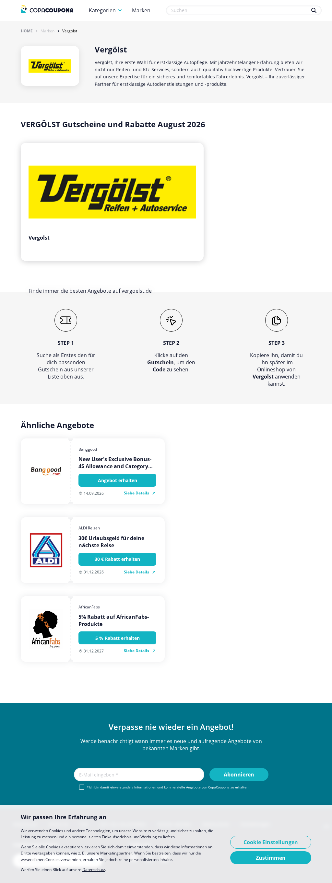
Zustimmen (271, 857)
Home (27, 31)
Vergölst (69, 31)
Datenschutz (93, 869)
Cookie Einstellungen (270, 842)
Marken (141, 10)
